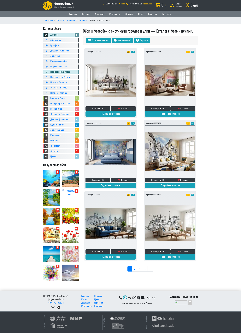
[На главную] (47, 5)
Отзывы (129, 14)
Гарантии (152, 14)
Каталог (86, 14)
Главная (73, 14)
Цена (140, 14)
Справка (143, 40)
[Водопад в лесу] (70, 192)
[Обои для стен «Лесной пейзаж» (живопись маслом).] (51, 197)
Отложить (124, 108)
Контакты (166, 14)
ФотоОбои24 (64, 3)
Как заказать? (124, 40)
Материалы (114, 14)
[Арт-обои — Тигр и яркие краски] (51, 272)
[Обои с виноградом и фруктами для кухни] (70, 216)
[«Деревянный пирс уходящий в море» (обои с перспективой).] (51, 253)
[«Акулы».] (51, 178)
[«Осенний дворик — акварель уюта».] (51, 235)
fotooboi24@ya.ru (56, 302)
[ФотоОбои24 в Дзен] (58, 307)
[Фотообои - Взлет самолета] (70, 272)
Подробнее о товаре (110, 114)
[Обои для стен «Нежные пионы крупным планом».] (70, 253)
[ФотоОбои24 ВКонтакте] (53, 307)
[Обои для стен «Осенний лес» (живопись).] (51, 216)
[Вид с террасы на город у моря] (70, 178)
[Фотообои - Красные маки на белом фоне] (70, 235)
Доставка (99, 14)
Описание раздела (100, 40)
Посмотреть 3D (98, 108)
